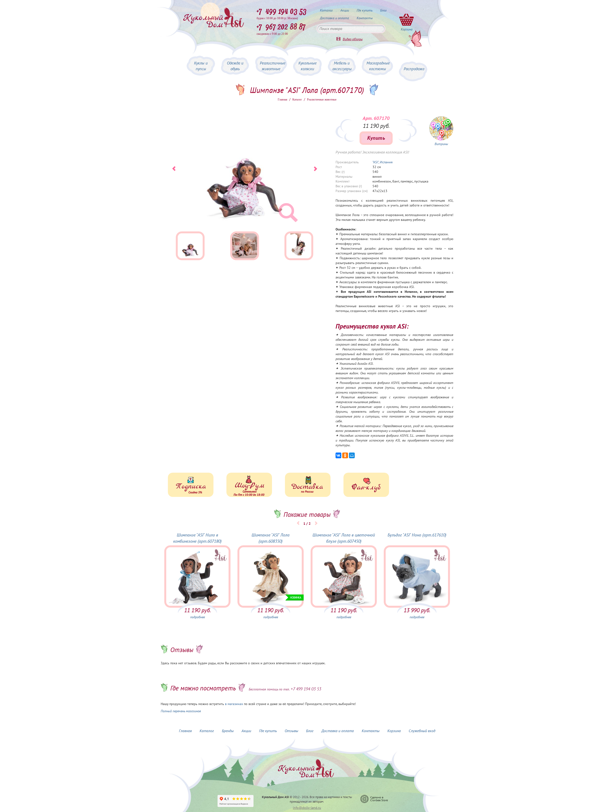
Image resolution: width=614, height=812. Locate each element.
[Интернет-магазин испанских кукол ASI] (213, 18)
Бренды (228, 731)
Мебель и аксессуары (342, 66)
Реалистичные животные (272, 66)
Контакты (365, 18)
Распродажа (414, 69)
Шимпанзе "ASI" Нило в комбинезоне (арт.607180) (197, 538)
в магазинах (234, 704)
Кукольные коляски (307, 66)
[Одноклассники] (345, 455)
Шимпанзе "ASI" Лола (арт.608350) (270, 538)
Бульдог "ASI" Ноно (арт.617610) (417, 535)
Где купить (364, 10)
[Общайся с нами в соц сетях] (366, 485)
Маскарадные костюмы (378, 66)
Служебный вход (422, 731)
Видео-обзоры (353, 39)
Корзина (394, 731)
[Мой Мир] (352, 455)
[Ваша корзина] (406, 19)
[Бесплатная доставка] (308, 485)
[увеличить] (441, 128)
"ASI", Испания (382, 162)
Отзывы (291, 731)
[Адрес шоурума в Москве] (249, 485)
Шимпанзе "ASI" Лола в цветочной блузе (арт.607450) (344, 538)
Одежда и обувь (235, 66)
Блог (383, 10)
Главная (282, 99)
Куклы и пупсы (201, 66)
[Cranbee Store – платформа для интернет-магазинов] (374, 799)
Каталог (326, 10)
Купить (376, 138)
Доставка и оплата (334, 18)
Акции (344, 10)
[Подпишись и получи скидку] (190, 485)
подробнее (197, 617)
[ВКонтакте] (338, 455)
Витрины (441, 144)
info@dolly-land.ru (307, 808)
